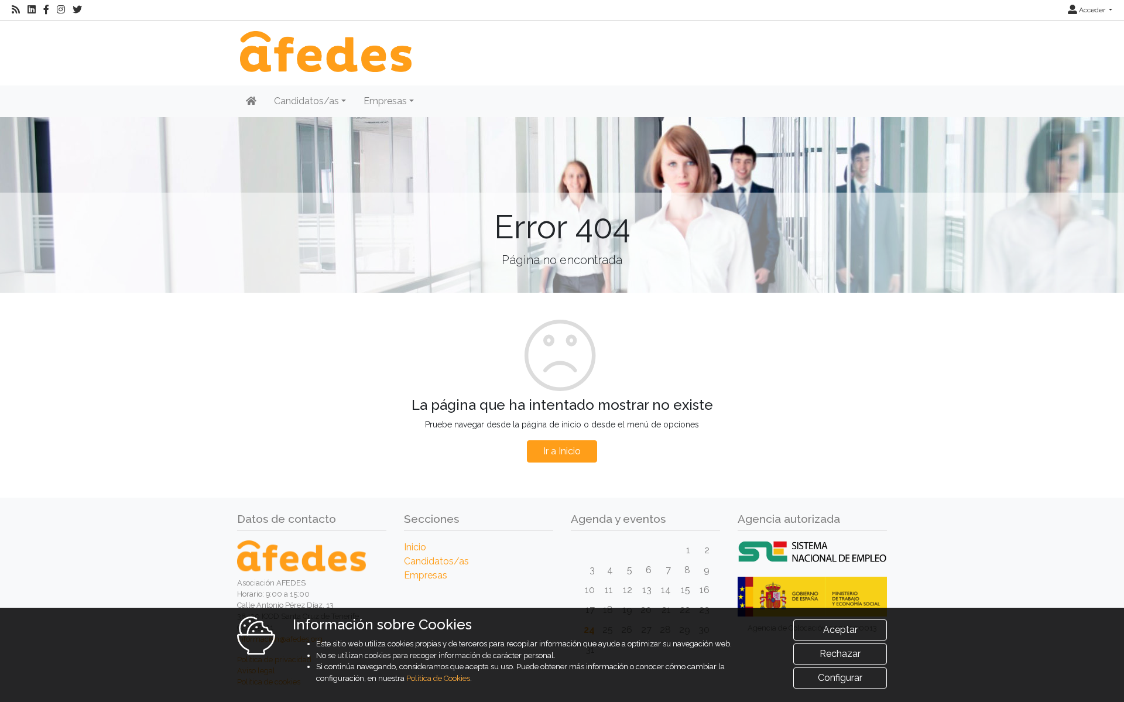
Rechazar (840, 653)
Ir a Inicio (562, 451)
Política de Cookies (438, 678)
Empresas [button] (385, 101)
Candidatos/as (436, 561)
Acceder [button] (1092, 10)
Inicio (415, 547)
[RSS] (16, 10)
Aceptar (840, 629)
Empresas (425, 575)
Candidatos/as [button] (306, 101)
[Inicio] (324, 45)
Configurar (840, 677)
